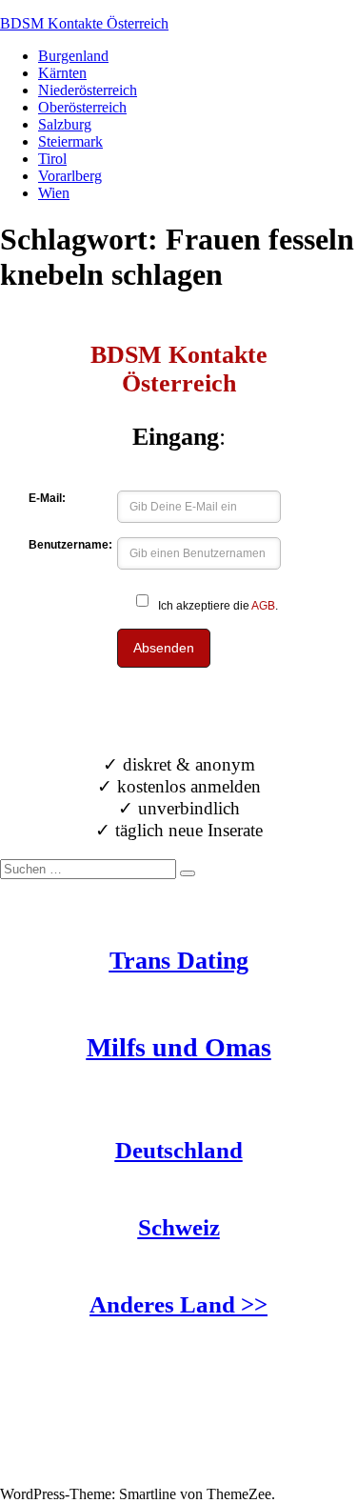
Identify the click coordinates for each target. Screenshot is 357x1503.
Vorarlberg (70, 176)
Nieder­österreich (87, 90)
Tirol (52, 158)
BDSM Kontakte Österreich (84, 23)
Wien (53, 193)
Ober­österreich (82, 107)
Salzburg (64, 124)
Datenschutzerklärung (65, 1477)
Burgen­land (73, 56)
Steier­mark (70, 141)
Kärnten (62, 73)
